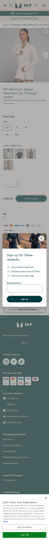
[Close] (46, 498)
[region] (24, 517)
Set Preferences (24, 527)
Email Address (14, 283)
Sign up (24, 299)
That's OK (24, 535)
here (5, 521)
